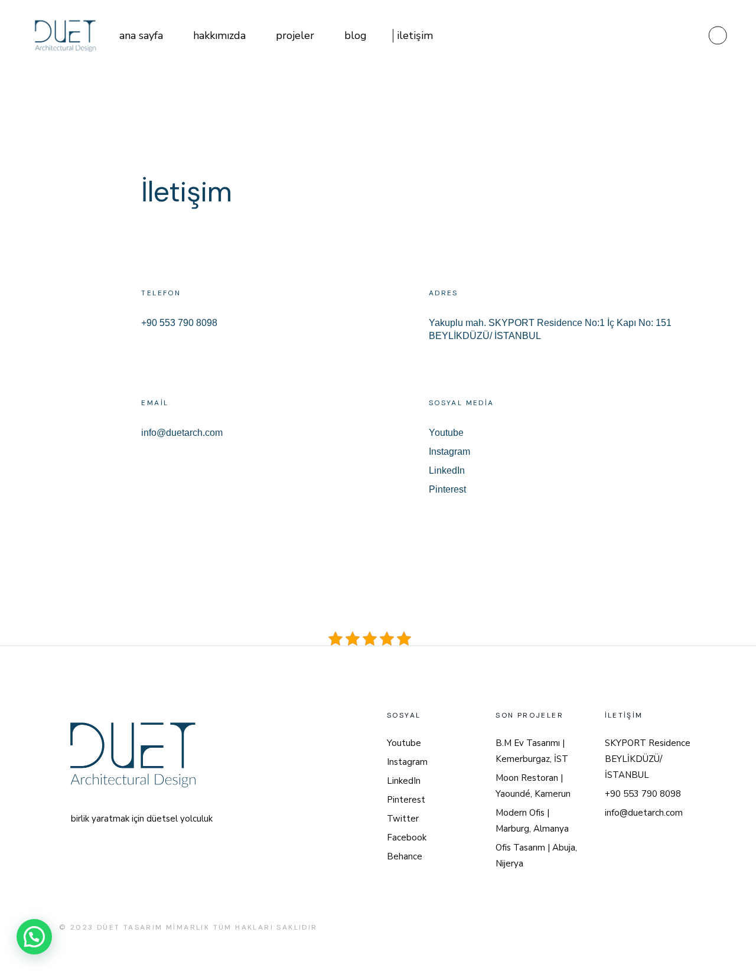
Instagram (449, 452)
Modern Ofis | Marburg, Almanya (532, 821)
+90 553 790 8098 (179, 323)
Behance (404, 856)
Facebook (406, 837)
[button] (34, 936)
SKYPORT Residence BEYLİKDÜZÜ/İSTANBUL (647, 759)
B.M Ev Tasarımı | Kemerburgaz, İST (532, 751)
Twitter (403, 819)
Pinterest (447, 489)
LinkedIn (447, 470)
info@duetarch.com (182, 433)
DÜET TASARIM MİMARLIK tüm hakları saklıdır (207, 927)
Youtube (446, 433)
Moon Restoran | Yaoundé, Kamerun (533, 786)
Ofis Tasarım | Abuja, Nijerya (536, 855)
